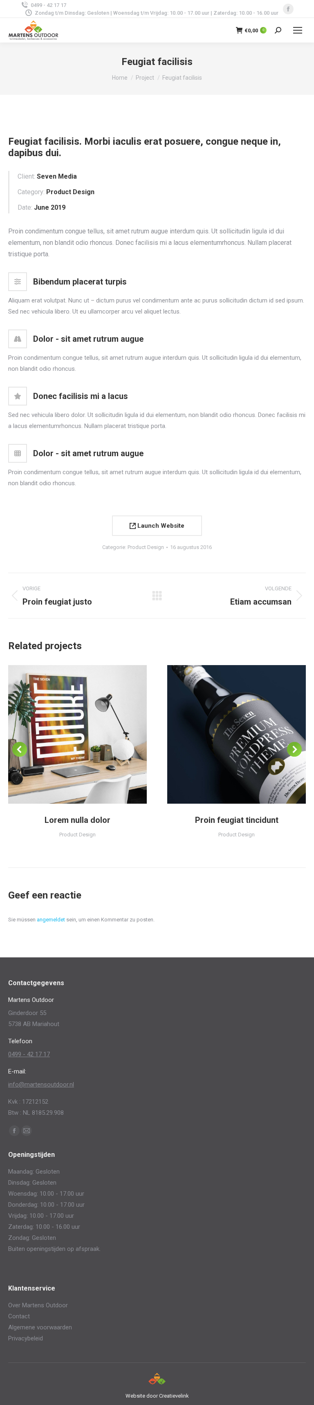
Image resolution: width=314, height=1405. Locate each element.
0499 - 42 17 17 (48, 5)
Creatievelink (174, 1396)
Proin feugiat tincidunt (236, 820)
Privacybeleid (25, 1338)
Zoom (67, 735)
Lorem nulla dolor (77, 820)
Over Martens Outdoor (38, 1305)
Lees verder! (89, 735)
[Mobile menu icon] (297, 30)
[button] (19, 749)
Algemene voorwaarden (40, 1327)
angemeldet (51, 919)
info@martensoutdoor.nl (41, 1084)
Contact (19, 1316)
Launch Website (160, 525)
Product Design (146, 547)
